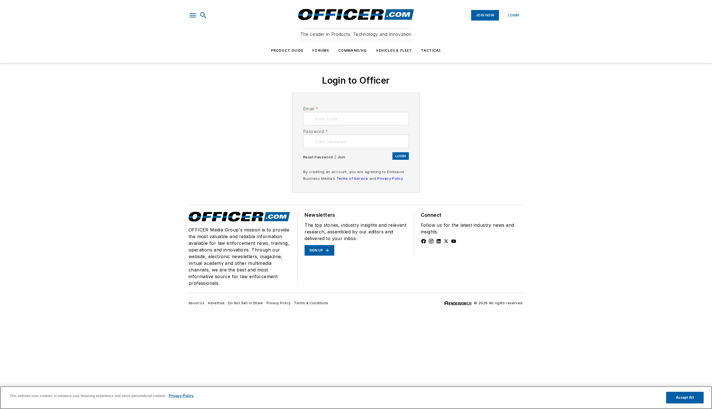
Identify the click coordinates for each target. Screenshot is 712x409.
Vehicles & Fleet (394, 50)
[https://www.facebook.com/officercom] (423, 241)
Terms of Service (352, 178)
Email (310, 108)
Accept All (685, 397)
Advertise (216, 303)
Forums (320, 50)
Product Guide (287, 50)
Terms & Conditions (311, 303)
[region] (356, 397)
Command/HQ (352, 50)
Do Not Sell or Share (245, 303)
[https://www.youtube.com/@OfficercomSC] (453, 241)
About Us (196, 303)
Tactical (431, 50)
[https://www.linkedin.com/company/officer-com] (438, 241)
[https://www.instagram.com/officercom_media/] (431, 241)
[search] (203, 15)
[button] (193, 15)
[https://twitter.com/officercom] (446, 241)
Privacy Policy (390, 178)
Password (315, 131)
